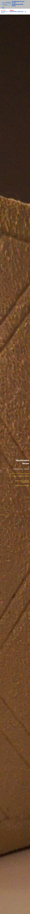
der (25, 11)
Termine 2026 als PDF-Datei (22, 481)
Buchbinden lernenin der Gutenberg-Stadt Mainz (18, 3)
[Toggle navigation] (3, 8)
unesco (2, 13)
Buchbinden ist (5, 11)
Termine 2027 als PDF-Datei (22, 485)
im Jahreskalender (25, 482)
